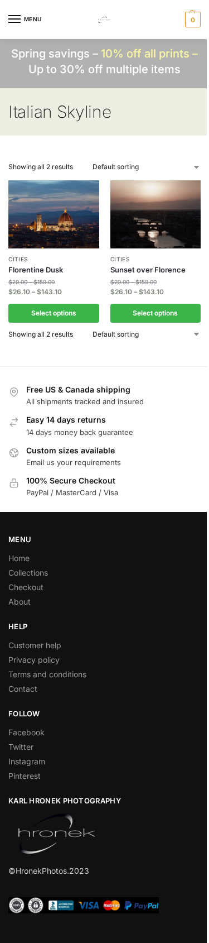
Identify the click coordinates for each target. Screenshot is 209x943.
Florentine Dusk (35, 269)
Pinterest (24, 776)
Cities (18, 259)
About (19, 601)
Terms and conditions (47, 674)
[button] (191, 19)
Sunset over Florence (148, 269)
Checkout (25, 587)
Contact (22, 688)
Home (19, 558)
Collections (28, 572)
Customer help (34, 645)
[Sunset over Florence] (155, 214)
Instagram (26, 761)
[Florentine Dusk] (53, 214)
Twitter (20, 746)
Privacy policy (34, 659)
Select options (53, 313)
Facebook (26, 732)
